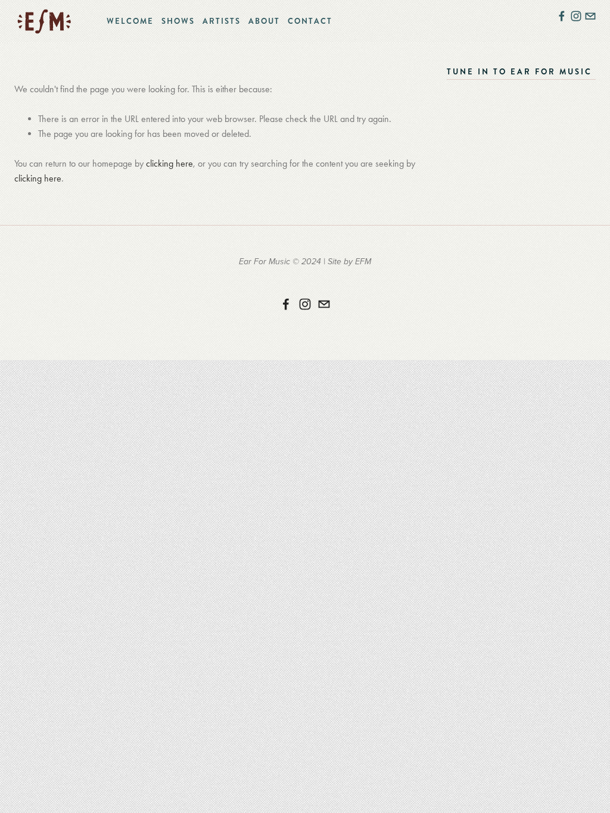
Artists (222, 21)
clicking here (169, 163)
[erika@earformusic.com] (324, 304)
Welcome (130, 21)
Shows (178, 21)
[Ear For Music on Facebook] (286, 304)
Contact (310, 21)
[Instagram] (305, 304)
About (264, 21)
